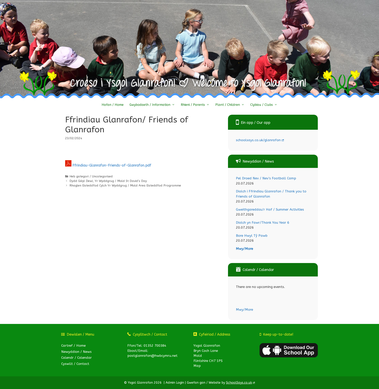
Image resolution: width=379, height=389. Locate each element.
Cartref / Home (73, 345)
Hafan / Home (113, 105)
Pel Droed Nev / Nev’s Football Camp (266, 178)
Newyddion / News (76, 352)
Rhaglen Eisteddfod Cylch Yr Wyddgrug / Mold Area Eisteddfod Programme (125, 185)
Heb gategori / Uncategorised (91, 176)
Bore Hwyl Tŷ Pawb (251, 236)
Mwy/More (244, 249)
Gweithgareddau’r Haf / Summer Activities (270, 209)
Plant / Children (227, 105)
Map (197, 366)
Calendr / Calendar (76, 358)
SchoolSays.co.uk (239, 382)
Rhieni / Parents (193, 105)
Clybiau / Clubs (261, 105)
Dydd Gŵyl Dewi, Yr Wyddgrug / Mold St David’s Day (108, 181)
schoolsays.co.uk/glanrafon (258, 140)
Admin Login (175, 382)
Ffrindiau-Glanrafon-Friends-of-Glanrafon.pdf (111, 165)
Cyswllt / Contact (75, 364)
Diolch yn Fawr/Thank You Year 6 (262, 222)
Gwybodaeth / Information (149, 105)
